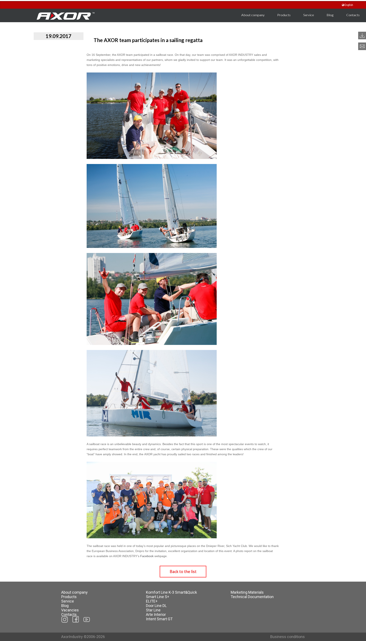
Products (284, 15)
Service (308, 15)
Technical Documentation (252, 597)
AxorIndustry (72, 636)
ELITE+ (152, 601)
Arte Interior (156, 614)
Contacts (353, 15)
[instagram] (64, 619)
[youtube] (86, 619)
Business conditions (287, 636)
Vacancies (70, 610)
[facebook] (75, 619)
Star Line (153, 610)
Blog (330, 15)
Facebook (147, 556)
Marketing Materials (247, 592)
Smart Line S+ (157, 597)
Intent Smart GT (159, 619)
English (348, 5)
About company (253, 15)
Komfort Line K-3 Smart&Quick (171, 592)
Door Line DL (156, 605)
